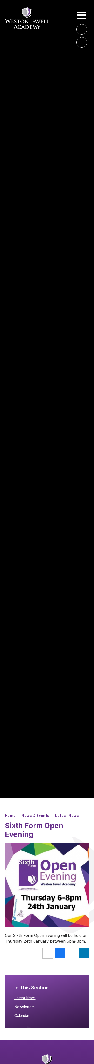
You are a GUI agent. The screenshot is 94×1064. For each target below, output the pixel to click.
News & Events (35, 816)
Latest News (67, 816)
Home (10, 816)
